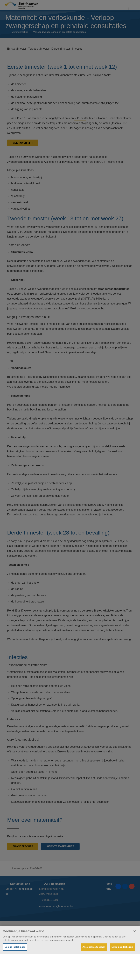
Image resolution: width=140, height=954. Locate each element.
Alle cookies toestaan (94, 947)
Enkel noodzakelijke (122, 947)
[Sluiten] (134, 931)
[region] (70, 940)
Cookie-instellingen (15, 947)
